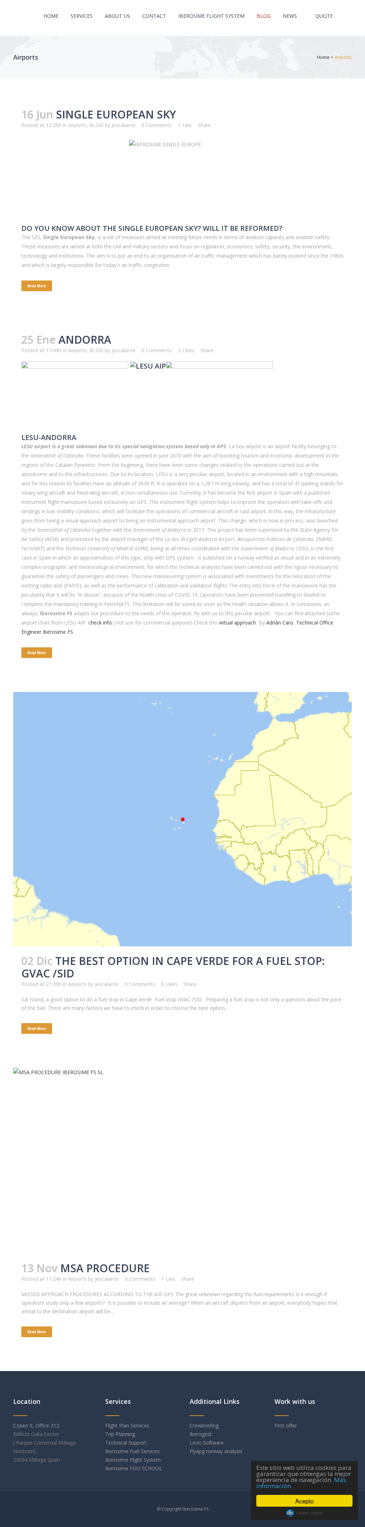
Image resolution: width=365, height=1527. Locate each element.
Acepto (304, 1500)
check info (100, 622)
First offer (285, 1425)
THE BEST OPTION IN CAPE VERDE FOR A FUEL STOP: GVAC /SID (173, 967)
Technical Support (125, 1442)
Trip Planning (121, 1434)
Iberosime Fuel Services (132, 1451)
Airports (77, 125)
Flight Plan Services (127, 1425)
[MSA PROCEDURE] (182, 1161)
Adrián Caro (279, 622)
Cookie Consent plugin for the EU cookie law (304, 1513)
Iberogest (201, 1434)
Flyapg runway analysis (216, 1451)
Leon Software (207, 1442)
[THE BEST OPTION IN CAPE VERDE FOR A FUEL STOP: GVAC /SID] (182, 819)
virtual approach (238, 622)
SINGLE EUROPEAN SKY (116, 114)
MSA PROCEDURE (105, 1268)
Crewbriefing (204, 1425)
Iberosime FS (195, 1509)
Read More (36, 285)
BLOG (96, 125)
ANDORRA (84, 339)
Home (323, 57)
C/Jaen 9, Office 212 (36, 1425)
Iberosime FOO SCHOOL (134, 1468)
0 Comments (157, 125)
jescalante (123, 125)
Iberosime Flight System (133, 1459)
